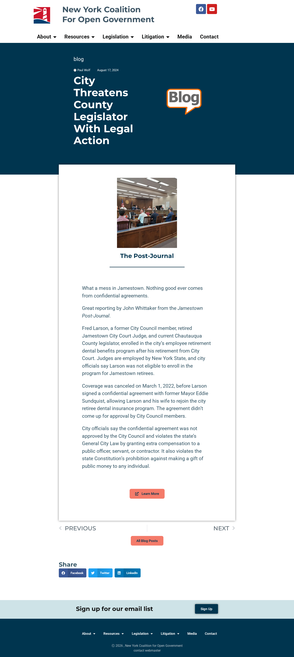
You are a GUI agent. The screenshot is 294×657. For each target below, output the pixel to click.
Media (184, 37)
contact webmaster (147, 650)
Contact (209, 37)
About (44, 37)
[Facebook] (201, 9)
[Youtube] (212, 9)
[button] (72, 572)
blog (79, 59)
